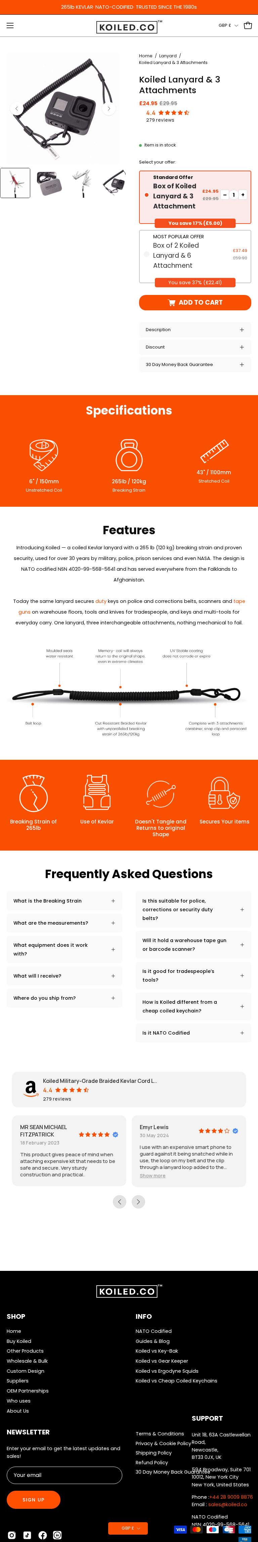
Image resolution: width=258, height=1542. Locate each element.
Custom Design (25, 1371)
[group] (129, 7)
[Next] (109, 108)
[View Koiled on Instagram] (12, 1535)
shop (16, 1316)
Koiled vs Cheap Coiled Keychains (176, 1381)
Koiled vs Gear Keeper (162, 1361)
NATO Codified (154, 1331)
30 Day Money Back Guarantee (179, 364)
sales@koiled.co (227, 1504)
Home (146, 56)
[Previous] (17, 108)
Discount (155, 347)
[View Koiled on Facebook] (43, 1535)
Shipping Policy (154, 1453)
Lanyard (168, 56)
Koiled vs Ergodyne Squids (167, 1371)
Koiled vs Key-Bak (157, 1351)
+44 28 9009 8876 (231, 1497)
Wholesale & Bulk (27, 1361)
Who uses (19, 1401)
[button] (153, 1175)
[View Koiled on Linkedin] (57, 1535)
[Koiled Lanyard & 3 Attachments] (15, 183)
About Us (18, 1411)
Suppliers (18, 1381)
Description (158, 329)
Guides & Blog (153, 1341)
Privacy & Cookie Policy (163, 1443)
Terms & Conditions (160, 1433)
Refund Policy (152, 1462)
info (144, 1316)
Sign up (34, 1499)
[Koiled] (129, 27)
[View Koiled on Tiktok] (27, 1535)
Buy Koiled (19, 1341)
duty (100, 601)
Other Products (25, 1351)
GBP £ (225, 25)
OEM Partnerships (28, 1390)
